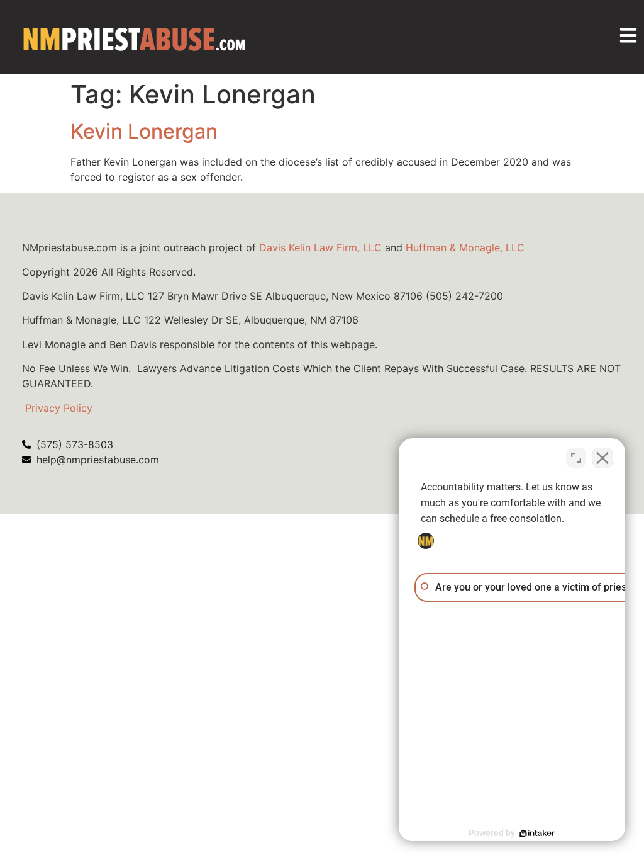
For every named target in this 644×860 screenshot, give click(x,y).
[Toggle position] (576, 458)
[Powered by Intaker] (537, 833)
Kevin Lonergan (144, 131)
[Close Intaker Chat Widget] (602, 458)
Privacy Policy (58, 408)
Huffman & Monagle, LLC (465, 247)
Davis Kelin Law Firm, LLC (320, 247)
